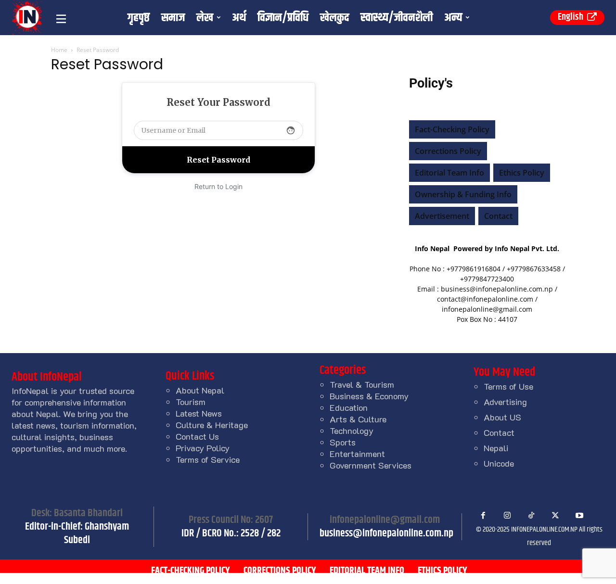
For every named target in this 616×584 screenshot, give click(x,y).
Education (349, 407)
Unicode (499, 463)
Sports (343, 442)
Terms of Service (208, 459)
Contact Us (197, 436)
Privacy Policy (203, 448)
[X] (555, 515)
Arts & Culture (358, 419)
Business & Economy (369, 396)
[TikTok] (531, 515)
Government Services (370, 465)
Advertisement (442, 216)
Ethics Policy (521, 172)
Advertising (505, 401)
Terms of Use (508, 386)
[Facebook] (483, 515)
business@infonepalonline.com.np (386, 533)
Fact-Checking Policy (452, 129)
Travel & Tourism (362, 384)
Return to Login (218, 186)
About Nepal (200, 390)
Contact (498, 216)
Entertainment (357, 453)
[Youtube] (579, 515)
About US (502, 417)
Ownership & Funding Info (463, 194)
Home (59, 50)
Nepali (496, 448)
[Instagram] (507, 515)
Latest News (199, 413)
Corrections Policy (448, 151)
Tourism (190, 401)
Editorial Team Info (449, 172)
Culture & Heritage (212, 425)
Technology (351, 430)
